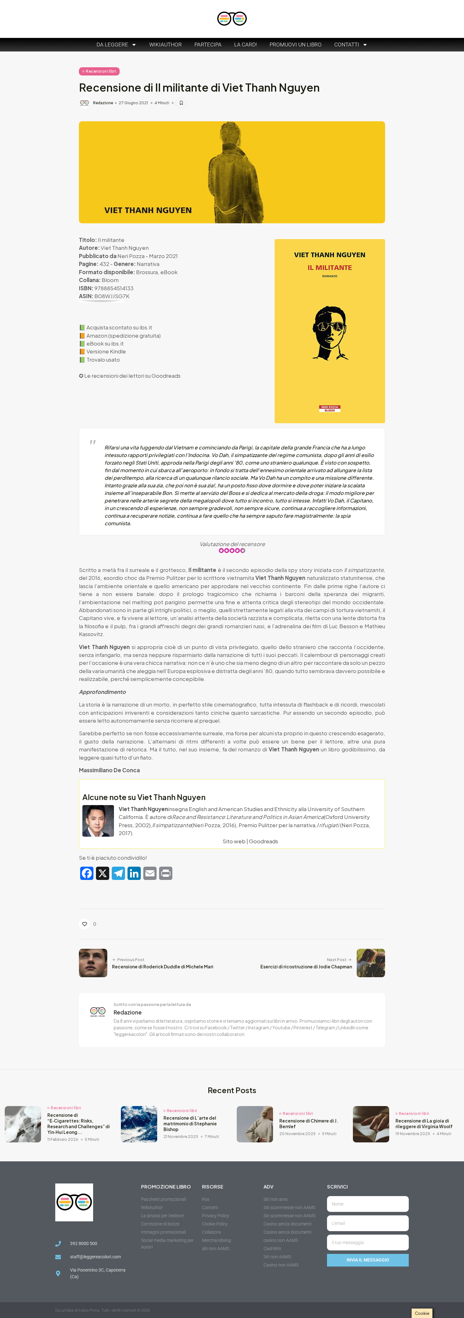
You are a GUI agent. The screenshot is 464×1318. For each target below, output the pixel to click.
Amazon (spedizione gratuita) (123, 335)
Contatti (346, 44)
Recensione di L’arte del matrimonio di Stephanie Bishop (190, 1123)
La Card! (245, 44)
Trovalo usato (103, 359)
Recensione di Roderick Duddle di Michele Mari (162, 966)
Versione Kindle (106, 351)
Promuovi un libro (296, 44)
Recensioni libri (101, 71)
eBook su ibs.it (105, 343)
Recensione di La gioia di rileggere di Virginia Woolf (424, 1123)
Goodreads (166, 375)
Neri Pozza (131, 255)
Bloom (110, 279)
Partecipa (208, 44)
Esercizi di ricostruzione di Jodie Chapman (306, 966)
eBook (169, 271)
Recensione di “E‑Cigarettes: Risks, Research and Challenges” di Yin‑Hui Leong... (78, 1123)
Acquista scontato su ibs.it (119, 327)
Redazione (103, 103)
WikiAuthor (165, 44)
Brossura (147, 271)
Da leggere (112, 44)
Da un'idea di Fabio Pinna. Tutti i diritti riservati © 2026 (102, 1310)
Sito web (234, 841)
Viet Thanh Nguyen (125, 247)
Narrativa (148, 263)
